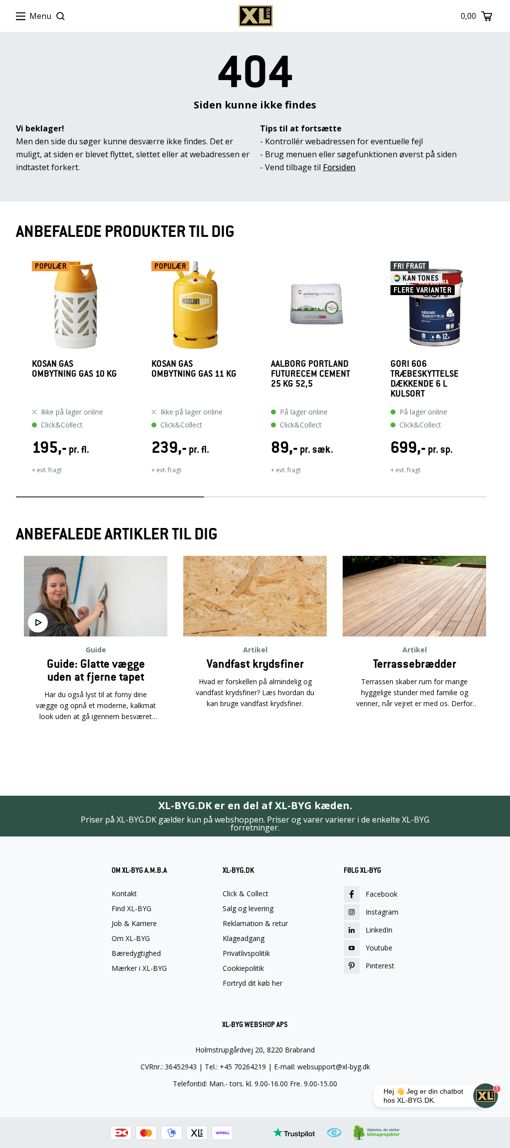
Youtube (379, 947)
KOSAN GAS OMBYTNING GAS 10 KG (74, 369)
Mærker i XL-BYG (139, 968)
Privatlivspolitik (246, 953)
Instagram (382, 912)
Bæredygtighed (136, 953)
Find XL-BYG (131, 908)
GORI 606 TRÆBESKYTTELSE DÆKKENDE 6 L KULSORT (424, 379)
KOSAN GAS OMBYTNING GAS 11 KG (194, 369)
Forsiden (339, 167)
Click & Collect (245, 893)
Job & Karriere (134, 923)
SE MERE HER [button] (95, 747)
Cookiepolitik (243, 968)
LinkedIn (379, 930)
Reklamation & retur (255, 923)
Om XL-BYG (131, 938)
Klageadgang (243, 938)
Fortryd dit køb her (252, 983)
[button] (15, 374)
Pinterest (380, 965)
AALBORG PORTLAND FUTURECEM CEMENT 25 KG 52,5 (310, 374)
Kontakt (124, 893)
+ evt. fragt (47, 470)
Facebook (381, 894)
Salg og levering (248, 908)
